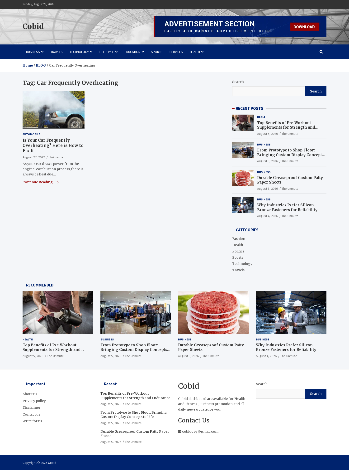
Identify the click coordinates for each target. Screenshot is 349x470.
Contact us (31, 414)
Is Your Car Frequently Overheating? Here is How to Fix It (53, 145)
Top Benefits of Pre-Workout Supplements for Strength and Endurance (286, 127)
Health (195, 52)
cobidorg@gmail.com (199, 431)
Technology (79, 52)
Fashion (238, 239)
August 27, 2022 (34, 157)
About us (30, 394)
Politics (238, 251)
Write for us (32, 421)
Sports (156, 52)
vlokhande (56, 157)
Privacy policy (34, 401)
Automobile (31, 134)
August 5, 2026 (267, 133)
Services (176, 52)
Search (238, 82)
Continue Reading (38, 182)
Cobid (33, 26)
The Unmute (290, 133)
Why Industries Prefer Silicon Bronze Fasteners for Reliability (287, 207)
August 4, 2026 (267, 216)
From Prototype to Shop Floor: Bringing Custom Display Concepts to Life (290, 155)
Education (132, 52)
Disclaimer (31, 407)
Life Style (106, 52)
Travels (57, 52)
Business (33, 52)
